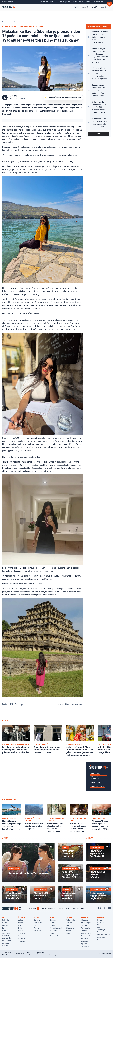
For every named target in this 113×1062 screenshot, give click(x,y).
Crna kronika (6, 938)
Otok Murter (22, 933)
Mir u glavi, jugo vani (102, 926)
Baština (68, 933)
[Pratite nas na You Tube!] (109, 908)
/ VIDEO (89, 838)
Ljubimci (84, 944)
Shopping (84, 920)
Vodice (20, 920)
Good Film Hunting (103, 934)
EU (3, 928)
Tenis (52, 933)
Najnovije (5, 920)
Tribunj (20, 923)
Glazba (36, 925)
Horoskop (84, 941)
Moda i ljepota (86, 923)
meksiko (60, 704)
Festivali (37, 928)
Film (67, 925)
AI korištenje (52, 954)
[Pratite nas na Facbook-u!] (99, 908)
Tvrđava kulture (71, 920)
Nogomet (53, 920)
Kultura (69, 917)
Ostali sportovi (55, 936)
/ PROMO (6, 720)
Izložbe (68, 930)
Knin (19, 925)
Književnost (70, 928)
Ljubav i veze (85, 938)
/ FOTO (5, 838)
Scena (36, 917)
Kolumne (101, 917)
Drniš (20, 928)
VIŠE (98, 134)
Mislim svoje (101, 937)
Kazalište (69, 923)
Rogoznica (21, 941)
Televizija (37, 930)
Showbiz (37, 920)
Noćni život (38, 923)
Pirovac (20, 936)
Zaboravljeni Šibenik (101, 931)
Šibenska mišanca (103, 940)
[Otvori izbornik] (109, 3)
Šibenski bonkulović (101, 921)
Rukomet (53, 925)
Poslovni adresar (97, 786)
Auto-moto (85, 930)
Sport (52, 917)
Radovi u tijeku (96, 782)
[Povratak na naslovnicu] (38, 7)
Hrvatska (5, 925)
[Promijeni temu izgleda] (76, 7)
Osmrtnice (95, 773)
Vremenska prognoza (6, 934)
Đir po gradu (6, 941)
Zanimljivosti (85, 946)
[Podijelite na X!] (16, 704)
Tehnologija (85, 928)
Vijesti (16, 22)
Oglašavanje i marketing (40, 954)
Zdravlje (84, 925)
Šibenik (26, 22)
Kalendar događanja (95, 777)
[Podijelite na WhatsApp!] (21, 704)
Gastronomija (86, 933)
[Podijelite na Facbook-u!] (11, 704)
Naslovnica (6, 22)
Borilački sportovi (56, 928)
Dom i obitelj (85, 936)
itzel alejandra (77, 704)
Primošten (21, 938)
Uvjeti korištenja (29, 954)
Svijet (4, 930)
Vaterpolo (53, 930)
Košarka (52, 923)
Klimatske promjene (5, 944)
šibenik (67, 704)
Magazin (84, 917)
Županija (21, 917)
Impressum (20, 954)
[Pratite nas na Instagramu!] (104, 908)
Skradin (20, 930)
